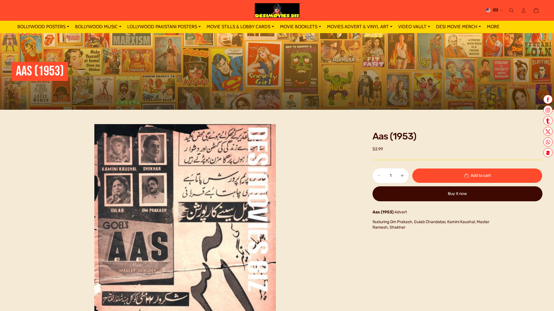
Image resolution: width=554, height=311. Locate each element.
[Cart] (536, 10)
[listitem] (493, 27)
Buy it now (457, 193)
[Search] (511, 10)
